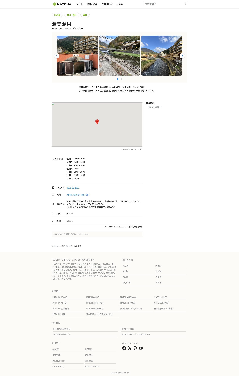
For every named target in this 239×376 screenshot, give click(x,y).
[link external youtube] (141, 348)
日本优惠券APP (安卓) (163, 308)
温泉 (85, 14)
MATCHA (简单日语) (61, 308)
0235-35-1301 (73, 187)
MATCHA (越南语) (161, 302)
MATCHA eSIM (58, 314)
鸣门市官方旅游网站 (62, 334)
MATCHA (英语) (93, 297)
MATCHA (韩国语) (60, 302)
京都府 (126, 271)
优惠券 (120, 4)
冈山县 (158, 282)
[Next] (182, 55)
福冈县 (126, 276)
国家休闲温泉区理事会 (134, 227)
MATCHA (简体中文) (94, 302)
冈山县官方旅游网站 (62, 328)
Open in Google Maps (130, 149)
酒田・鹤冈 (71, 14)
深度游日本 (107, 4)
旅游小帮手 (92, 4)
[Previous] (56, 55)
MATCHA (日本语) (60, 297)
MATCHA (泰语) (160, 297)
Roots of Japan (127, 328)
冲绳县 (158, 276)
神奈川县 (127, 282)
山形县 (57, 14)
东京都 (126, 265)
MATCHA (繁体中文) (128, 297)
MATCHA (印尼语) (127, 302)
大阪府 (158, 265)
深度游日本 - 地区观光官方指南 (99, 314)
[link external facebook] (124, 348)
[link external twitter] (130, 348)
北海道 (158, 271)
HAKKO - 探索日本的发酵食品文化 (135, 334)
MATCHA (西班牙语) (94, 308)
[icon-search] (185, 4)
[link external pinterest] (135, 348)
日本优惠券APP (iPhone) (131, 308)
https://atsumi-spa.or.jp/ (78, 194)
